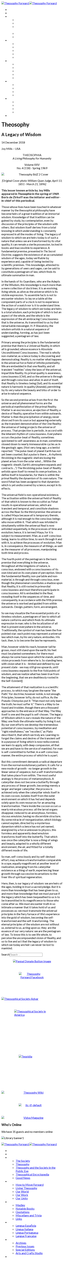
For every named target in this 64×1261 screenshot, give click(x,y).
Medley (20, 64)
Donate (13, 115)
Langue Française (26, 95)
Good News (23, 36)
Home (12, 9)
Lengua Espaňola (26, 84)
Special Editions (25, 108)
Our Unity (22, 57)
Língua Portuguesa (27, 91)
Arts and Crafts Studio (29, 112)
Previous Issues (25, 105)
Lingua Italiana (24, 88)
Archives (14, 98)
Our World (22, 50)
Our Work (22, 53)
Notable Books (25, 67)
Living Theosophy (26, 47)
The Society (23, 19)
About (12, 13)
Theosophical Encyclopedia (32, 33)
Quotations (23, 71)
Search (5, 954)
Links (19, 77)
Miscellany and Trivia (29, 74)
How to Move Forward (30, 43)
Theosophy (22, 23)
